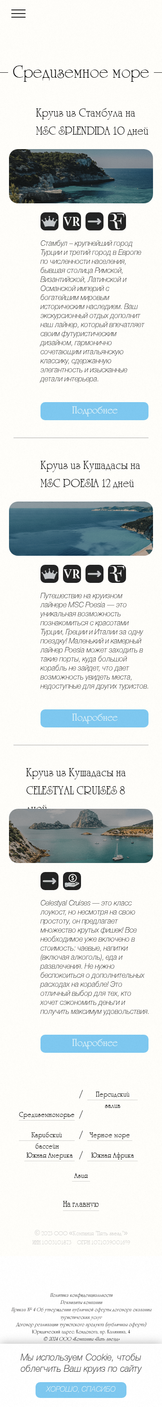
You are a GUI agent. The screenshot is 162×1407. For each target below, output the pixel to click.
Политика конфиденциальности (81, 1296)
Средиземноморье (47, 1114)
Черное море (110, 1135)
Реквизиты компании (81, 1303)
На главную (81, 1204)
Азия (81, 1175)
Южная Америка (50, 1155)
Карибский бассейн (47, 1140)
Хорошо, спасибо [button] (81, 1390)
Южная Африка (112, 1155)
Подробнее (94, 411)
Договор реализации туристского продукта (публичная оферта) (81, 1325)
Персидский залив (113, 1100)
